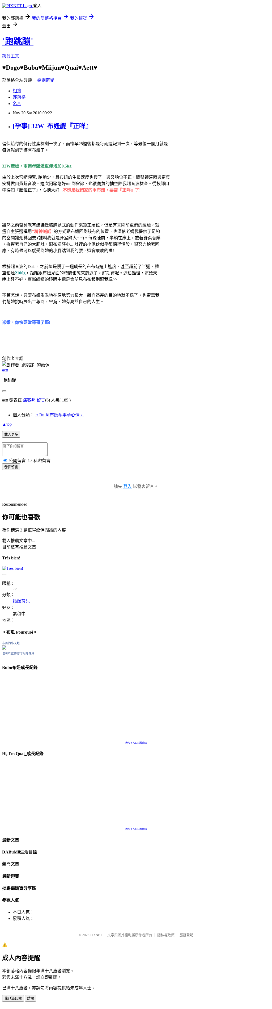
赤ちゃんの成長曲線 (136, 743)
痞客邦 (29, 400)
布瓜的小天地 (11, 643)
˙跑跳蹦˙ (17, 41)
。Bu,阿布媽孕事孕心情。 (59, 415)
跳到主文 (10, 56)
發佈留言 (11, 467)
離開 (30, 998)
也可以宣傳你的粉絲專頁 (18, 653)
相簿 (17, 91)
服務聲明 (186, 935)
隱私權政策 (166, 935)
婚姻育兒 (45, 80)
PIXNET (96, 935)
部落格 (19, 97)
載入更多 (11, 435)
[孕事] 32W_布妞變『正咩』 (52, 126)
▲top (7, 424)
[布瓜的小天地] (4, 648)
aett (5, 370)
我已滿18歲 (13, 998)
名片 (17, 103)
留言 (41, 400)
